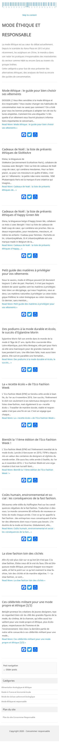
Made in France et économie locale (16, 692)
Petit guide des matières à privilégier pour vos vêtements (26, 272)
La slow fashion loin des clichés (22, 553)
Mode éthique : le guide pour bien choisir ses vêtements (29, 92)
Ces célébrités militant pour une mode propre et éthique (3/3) (27, 603)
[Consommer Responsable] (29, 8)
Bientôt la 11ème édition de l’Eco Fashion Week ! (29, 441)
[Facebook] (24, 135)
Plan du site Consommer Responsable (19, 717)
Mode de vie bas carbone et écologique (18, 696)
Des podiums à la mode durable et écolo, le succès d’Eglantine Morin (29, 330)
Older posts (10, 669)
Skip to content (29, 15)
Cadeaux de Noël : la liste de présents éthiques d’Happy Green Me (27, 213)
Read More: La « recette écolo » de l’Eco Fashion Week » (28, 418)
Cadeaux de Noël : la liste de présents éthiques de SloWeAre (27, 151)
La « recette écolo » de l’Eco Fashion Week (25, 386)
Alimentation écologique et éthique (16, 687)
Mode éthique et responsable (13, 701)
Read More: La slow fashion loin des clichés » (23, 580)
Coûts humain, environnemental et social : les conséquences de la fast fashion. (29, 496)
